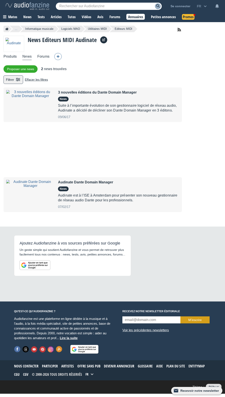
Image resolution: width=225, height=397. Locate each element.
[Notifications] (217, 6)
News (27, 56)
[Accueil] (7, 29)
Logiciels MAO (70, 28)
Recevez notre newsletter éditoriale (151, 311)
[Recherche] (158, 6)
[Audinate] (13, 44)
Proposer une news (20, 69)
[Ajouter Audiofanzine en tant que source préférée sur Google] (35, 265)
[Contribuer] (58, 56)
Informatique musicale (39, 28)
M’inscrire (195, 320)
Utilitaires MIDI (97, 28)
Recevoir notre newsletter (199, 390)
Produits (10, 56)
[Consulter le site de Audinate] (103, 39)
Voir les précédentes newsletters (145, 330)
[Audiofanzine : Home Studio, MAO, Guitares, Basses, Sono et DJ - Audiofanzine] (27, 6)
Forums (43, 56)
